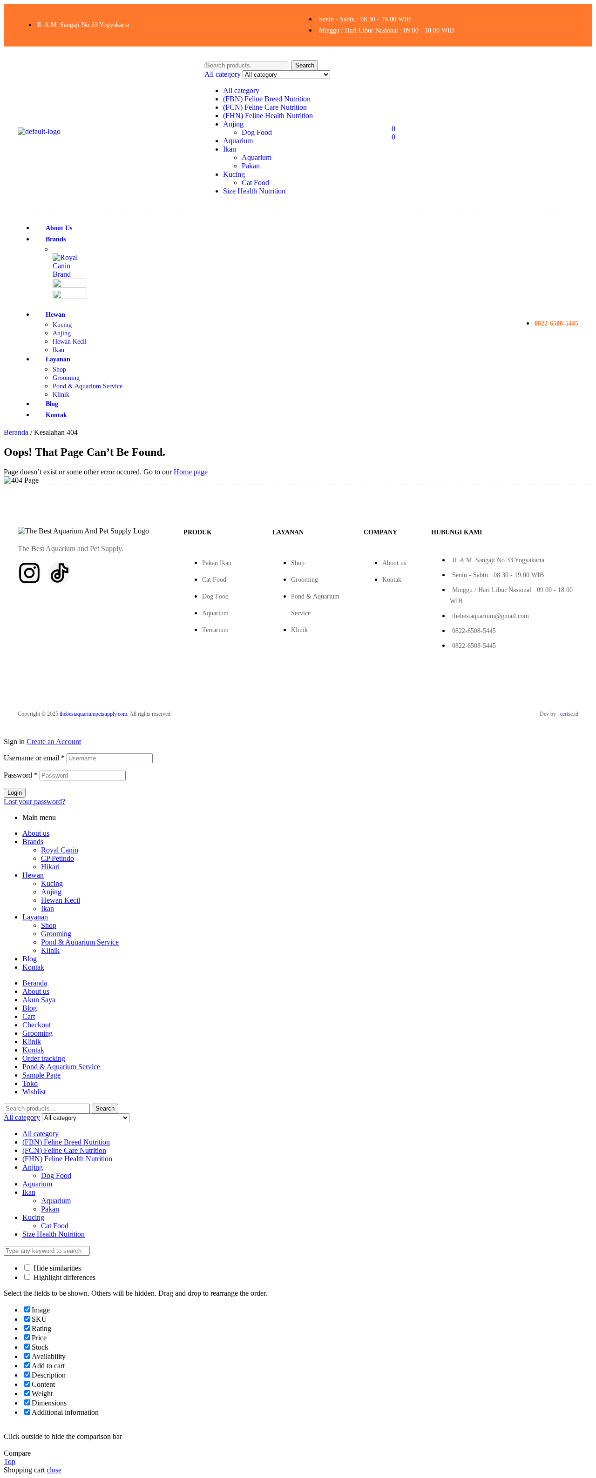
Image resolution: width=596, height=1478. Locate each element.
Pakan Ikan (216, 562)
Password (21, 775)
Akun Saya (38, 1000)
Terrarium (215, 629)
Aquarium (238, 141)
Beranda (16, 432)
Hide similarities (56, 1268)
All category (241, 90)
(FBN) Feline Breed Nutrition (267, 99)
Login (14, 792)
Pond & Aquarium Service (80, 942)
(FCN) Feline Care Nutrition (265, 107)
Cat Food (255, 182)
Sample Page (41, 1075)
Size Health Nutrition (254, 191)
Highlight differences (63, 1277)
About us (394, 562)
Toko (30, 1083)
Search (304, 65)
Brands (32, 842)
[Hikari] (69, 296)
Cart (28, 1016)
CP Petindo (57, 858)
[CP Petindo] (69, 285)
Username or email (34, 758)
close (54, 1470)
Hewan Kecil (60, 900)
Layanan (35, 917)
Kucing (234, 174)
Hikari (50, 867)
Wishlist (34, 1092)
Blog (29, 959)
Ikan (229, 149)
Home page (191, 472)
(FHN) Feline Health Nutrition (268, 116)
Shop (298, 562)
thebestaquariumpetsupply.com (93, 714)
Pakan (251, 166)
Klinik (299, 629)
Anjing (233, 124)
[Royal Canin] (69, 274)
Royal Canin (59, 850)
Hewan (33, 875)
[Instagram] (29, 573)
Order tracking (43, 1058)
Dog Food (257, 132)
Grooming (304, 579)
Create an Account (54, 742)
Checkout (36, 1025)
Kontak (391, 579)
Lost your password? (34, 802)
